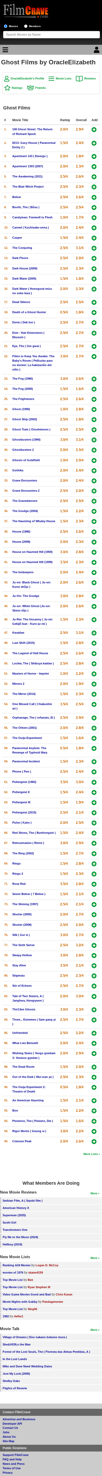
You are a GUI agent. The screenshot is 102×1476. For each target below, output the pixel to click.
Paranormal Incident (26, 761)
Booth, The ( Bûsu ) (25, 207)
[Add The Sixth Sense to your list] (94, 945)
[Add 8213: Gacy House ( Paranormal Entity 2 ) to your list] (94, 143)
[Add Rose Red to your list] (94, 884)
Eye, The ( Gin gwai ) (26, 346)
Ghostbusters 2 (23, 449)
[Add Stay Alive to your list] (94, 965)
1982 (6, 1316)
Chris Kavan (64, 1294)
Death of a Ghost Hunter (29, 312)
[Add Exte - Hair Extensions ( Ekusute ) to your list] (94, 333)
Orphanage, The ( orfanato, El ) (33, 717)
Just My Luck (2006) (16, 1373)
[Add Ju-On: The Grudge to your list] (94, 596)
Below (16, 197)
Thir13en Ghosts (23, 1009)
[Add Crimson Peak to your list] (94, 1141)
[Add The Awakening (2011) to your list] (94, 176)
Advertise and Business (19, 1419)
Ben (30, 1279)
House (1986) (21, 531)
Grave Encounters (24, 480)
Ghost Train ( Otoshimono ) (31, 429)
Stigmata (18, 975)
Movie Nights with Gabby (20, 1301)
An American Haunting (28, 1100)
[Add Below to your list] (94, 197)
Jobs (6, 1432)
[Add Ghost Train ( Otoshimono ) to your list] (94, 429)
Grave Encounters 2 (25, 490)
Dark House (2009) (24, 268)
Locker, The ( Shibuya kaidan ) (33, 663)
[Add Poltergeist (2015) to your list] (94, 812)
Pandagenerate (52, 1301)
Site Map (8, 1441)
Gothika (17, 470)
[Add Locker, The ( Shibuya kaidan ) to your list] (94, 663)
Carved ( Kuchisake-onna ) (30, 227)
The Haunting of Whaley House (33, 521)
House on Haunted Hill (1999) (32, 562)
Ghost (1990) (21, 409)
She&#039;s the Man (17, 1344)
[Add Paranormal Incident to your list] (94, 761)
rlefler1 (18, 1316)
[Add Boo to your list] (94, 1110)
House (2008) (21, 541)
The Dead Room (23, 1066)
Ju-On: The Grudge (25, 595)
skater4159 (35, 1272)
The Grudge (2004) (25, 510)
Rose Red (19, 883)
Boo (15, 1110)
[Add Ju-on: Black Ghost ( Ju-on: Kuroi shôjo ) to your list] (94, 582)
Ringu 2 (17, 873)
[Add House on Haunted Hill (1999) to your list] (94, 562)
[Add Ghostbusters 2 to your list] (94, 450)
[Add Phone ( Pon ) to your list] (94, 771)
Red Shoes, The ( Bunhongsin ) (34, 832)
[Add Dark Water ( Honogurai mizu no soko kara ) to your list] (94, 289)
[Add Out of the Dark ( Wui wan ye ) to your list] (94, 1077)
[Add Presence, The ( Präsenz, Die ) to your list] (94, 1121)
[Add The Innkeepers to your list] (94, 572)
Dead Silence (21, 302)
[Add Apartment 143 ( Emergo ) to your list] (94, 156)
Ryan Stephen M (39, 1287)
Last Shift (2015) (23, 642)
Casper (17, 237)
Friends (40, 87)
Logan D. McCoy (47, 1265)
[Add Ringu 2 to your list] (94, 874)
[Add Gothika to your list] (94, 470)
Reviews (90, 78)
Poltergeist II (21, 792)
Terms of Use (12, 1468)
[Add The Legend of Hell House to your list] (94, 653)
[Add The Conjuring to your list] (94, 248)
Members (35, 26)
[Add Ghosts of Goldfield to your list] (94, 460)
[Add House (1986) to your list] (94, 531)
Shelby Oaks (11, 1380)
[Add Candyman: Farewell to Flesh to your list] (94, 217)
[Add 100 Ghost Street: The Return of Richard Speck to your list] (94, 129)
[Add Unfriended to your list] (94, 1033)
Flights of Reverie (15, 1388)
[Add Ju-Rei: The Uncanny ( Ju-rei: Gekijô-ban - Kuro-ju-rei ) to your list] (94, 619)
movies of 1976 (13, 1272)
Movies (13, 26)
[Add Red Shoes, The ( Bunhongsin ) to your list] (94, 833)
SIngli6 (32, 1309)
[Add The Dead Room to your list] (94, 1067)
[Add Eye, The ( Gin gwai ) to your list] (94, 346)
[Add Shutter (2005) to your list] (94, 914)
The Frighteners (23, 398)
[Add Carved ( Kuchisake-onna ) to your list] (94, 227)
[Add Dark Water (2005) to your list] (94, 278)
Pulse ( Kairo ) (22, 822)
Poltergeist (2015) (24, 812)
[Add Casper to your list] (94, 238)
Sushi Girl (9, 1222)
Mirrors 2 (18, 683)
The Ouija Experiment (27, 737)
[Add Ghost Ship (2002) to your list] (94, 419)
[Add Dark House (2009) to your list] (94, 268)
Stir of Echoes (22, 985)
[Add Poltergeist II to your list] (94, 792)
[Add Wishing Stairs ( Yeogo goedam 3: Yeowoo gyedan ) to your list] (94, 1053)
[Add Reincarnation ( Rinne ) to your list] (94, 843)
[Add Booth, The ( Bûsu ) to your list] (94, 207)
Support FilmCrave (16, 1454)
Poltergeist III (21, 802)
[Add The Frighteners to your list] (94, 399)
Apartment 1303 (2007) (27, 166)
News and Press (14, 1463)
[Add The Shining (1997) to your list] (94, 904)
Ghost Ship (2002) (24, 419)
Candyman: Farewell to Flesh (32, 217)
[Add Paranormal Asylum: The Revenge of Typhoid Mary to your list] (94, 748)
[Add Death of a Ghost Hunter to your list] (94, 312)
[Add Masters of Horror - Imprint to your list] (94, 673)
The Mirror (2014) (24, 693)
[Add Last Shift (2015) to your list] (94, 643)
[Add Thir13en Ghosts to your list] (94, 1009)
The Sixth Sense (23, 945)
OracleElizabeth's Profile (27, 78)
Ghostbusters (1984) (26, 439)
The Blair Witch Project (28, 186)
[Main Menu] (4, 51)
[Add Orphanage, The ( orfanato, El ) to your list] (94, 717)
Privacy (8, 1472)
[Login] (97, 51)
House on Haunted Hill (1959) (32, 551)
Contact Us (10, 1427)
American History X (16, 1207)
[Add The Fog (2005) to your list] (94, 389)
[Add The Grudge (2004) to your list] (94, 511)
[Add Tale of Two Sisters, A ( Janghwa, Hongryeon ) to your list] (94, 996)
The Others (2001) (24, 727)
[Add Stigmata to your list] (94, 975)
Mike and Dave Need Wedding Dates (27, 1366)
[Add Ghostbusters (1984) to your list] (94, 439)
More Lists (90, 1154)
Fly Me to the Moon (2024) (20, 1237)
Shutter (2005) (22, 914)
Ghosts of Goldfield (26, 460)
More (93, 1193)
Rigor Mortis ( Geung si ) (29, 1131)
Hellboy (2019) (12, 1244)
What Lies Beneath (25, 1043)
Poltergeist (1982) (24, 781)
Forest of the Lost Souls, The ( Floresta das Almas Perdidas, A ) (46, 1351)
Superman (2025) (14, 1215)
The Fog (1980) (22, 378)
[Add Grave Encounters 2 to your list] (94, 491)
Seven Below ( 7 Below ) (29, 894)
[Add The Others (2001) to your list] (94, 728)
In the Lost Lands (15, 1359)
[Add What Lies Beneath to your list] (94, 1043)
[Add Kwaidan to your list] (94, 633)
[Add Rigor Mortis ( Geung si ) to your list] (94, 1131)
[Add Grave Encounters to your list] (94, 480)
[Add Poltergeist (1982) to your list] (94, 782)
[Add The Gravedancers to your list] (94, 501)
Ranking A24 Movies (17, 1265)
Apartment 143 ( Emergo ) (30, 156)
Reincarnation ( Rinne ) (28, 842)
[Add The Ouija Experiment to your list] (94, 738)
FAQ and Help (12, 1459)
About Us (9, 1436)
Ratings (17, 87)
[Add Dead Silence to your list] (94, 302)
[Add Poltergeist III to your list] (94, 802)
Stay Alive (19, 965)
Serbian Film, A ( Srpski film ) (23, 1200)
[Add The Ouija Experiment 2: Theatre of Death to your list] (94, 1087)
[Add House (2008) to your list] (94, 542)
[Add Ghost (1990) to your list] (94, 409)
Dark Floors (20, 258)
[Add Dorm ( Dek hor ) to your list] (94, 322)
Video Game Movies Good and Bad (27, 1294)
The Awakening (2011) (27, 176)
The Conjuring (22, 247)
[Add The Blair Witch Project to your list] (94, 186)
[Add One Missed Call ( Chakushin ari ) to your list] (94, 704)
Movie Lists (63, 78)
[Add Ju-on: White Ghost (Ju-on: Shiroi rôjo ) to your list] (94, 606)
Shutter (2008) (22, 924)
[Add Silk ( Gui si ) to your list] (94, 935)
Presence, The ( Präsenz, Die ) (32, 1120)
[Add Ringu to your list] (94, 863)
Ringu (16, 863)
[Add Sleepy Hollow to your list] (94, 955)
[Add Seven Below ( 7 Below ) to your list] (94, 894)
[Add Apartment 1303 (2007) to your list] (94, 166)
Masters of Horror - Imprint (30, 673)
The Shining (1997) (25, 904)
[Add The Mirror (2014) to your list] (94, 694)
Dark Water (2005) (24, 278)
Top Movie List (13, 1279)
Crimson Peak (21, 1141)
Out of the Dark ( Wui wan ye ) (33, 1076)
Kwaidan (18, 632)
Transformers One (15, 1229)
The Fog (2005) (22, 388)
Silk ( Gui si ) (21, 934)
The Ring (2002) (23, 853)
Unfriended (20, 1032)
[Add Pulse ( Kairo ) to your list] (94, 822)
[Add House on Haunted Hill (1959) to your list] (94, 552)
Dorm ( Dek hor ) (23, 322)
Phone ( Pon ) (21, 771)
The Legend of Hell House (30, 653)
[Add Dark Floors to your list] (94, 258)
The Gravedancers (24, 500)
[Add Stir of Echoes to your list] (94, 986)
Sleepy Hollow (22, 955)
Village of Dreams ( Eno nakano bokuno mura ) (35, 1337)
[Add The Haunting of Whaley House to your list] (94, 521)
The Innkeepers (22, 572)
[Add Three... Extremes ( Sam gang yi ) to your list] (94, 1019)
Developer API (12, 1423)
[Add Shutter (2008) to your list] (94, 925)
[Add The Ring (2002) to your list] (94, 853)
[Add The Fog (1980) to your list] (94, 378)
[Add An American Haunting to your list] (94, 1100)
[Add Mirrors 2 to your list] (94, 684)
